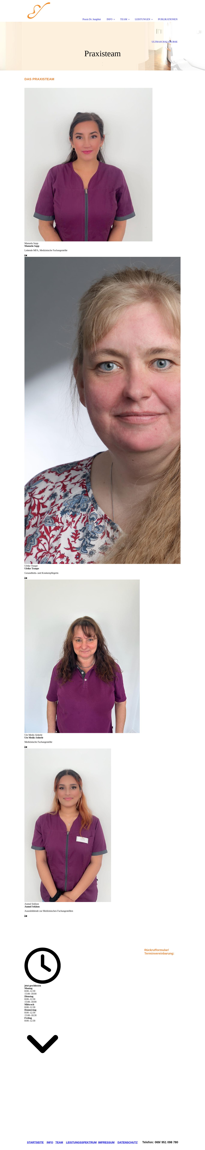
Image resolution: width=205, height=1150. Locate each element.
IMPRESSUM (106, 1142)
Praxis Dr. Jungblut (92, 19)
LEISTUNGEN (142, 19)
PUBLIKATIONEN (168, 19)
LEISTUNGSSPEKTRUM (81, 1142)
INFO (50, 1142)
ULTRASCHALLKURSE (165, 41)
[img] (102, 46)
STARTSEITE (35, 1142)
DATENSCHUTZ (128, 1142)
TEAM (59, 1142)
